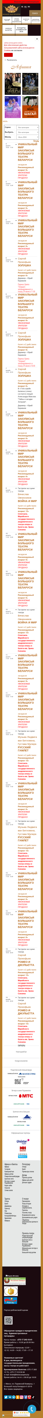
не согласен (16, 50)
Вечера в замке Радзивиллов (10, 1182)
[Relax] (23, 1155)
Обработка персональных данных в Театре (30, 1221)
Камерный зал (9, 1171)
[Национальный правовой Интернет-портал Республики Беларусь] (10, 1300)
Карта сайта (8, 1185)
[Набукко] (30, 83)
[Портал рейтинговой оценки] (8, 1320)
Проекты (25, 1210)
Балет (24, 1169)
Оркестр (7, 1208)
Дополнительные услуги (29, 1217)
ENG (29, 7)
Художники (8, 1218)
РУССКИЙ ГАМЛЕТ (24, 748)
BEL (22, 7)
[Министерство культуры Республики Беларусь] (11, 1291)
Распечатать (12, 60)
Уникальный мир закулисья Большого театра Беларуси (27, 152)
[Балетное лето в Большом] (26, 1117)
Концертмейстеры (10, 1216)
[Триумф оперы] (13, 83)
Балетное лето (9, 1179)
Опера (24, 1167)
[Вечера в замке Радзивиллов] (26, 1095)
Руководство (26, 1201)
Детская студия (27, 1182)
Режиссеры (8, 1213)
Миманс (7, 1221)
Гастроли (7, 1169)
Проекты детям (27, 1177)
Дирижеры (8, 1206)
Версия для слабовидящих (26, 1)
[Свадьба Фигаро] (13, 107)
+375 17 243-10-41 (24, 1339)
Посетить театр (27, 1212)
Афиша (7, 1167)
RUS (25, 7)
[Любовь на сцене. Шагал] (30, 107)
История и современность (27, 1207)
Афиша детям (9, 1174)
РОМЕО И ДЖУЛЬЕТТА (26, 963)
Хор (6, 1211)
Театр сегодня (26, 1204)
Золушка (24, 265)
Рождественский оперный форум (27, 1236)
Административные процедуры (15, 1334)
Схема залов (9, 1190)
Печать (36, 141)
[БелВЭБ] (21, 1081)
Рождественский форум (12, 1176)
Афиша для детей (27, 1180)
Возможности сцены (28, 1215)
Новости (7, 1188)
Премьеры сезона (28, 1171)
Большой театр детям (29, 1252)
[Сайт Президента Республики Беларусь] (15, 1281)
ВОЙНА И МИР (27, 501)
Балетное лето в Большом (27, 1240)
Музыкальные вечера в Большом (30, 1249)
